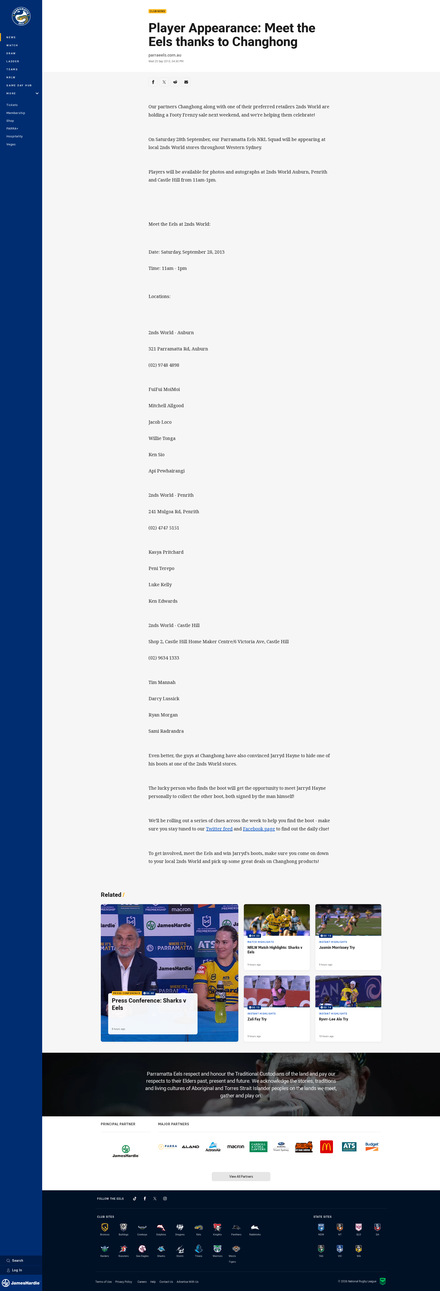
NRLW (11, 77)
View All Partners (241, 1176)
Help (153, 1281)
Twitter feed (219, 829)
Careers (142, 1281)
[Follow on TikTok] (135, 1198)
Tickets (12, 105)
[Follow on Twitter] (155, 1198)
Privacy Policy (123, 1281)
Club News (157, 11)
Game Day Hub (19, 85)
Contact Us (166, 1281)
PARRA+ (12, 128)
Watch (12, 45)
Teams (12, 69)
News (11, 37)
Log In (17, 1270)
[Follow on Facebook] (145, 1198)
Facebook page (259, 829)
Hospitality (14, 136)
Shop (10, 121)
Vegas (11, 144)
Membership (15, 113)
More (11, 93)
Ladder (12, 61)
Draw (11, 53)
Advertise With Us (187, 1281)
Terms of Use (103, 1281)
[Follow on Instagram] (165, 1198)
